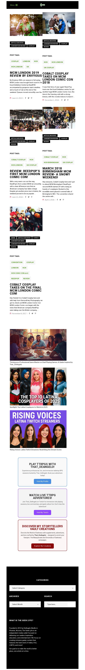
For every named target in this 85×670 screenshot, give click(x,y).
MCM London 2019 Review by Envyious (26, 74)
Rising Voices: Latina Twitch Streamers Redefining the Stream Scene (36, 450)
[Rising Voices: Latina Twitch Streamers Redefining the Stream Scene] (39, 429)
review (26, 278)
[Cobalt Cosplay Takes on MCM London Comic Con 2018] (58, 23)
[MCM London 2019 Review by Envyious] (26, 25)
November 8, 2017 (19, 314)
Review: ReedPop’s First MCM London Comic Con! (25, 174)
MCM (36, 61)
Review (46, 47)
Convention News (17, 241)
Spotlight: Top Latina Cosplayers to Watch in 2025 (28, 407)
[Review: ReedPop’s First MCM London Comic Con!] (26, 120)
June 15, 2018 (17, 197)
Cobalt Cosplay (18, 159)
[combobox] (42, 588)
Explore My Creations (42, 546)
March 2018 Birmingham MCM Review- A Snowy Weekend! (56, 173)
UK (28, 66)
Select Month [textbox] (17, 604)
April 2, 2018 (50, 200)
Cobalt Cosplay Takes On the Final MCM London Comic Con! (26, 289)
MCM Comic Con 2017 (19, 273)
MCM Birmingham (51, 162)
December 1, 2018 (52, 100)
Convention (16, 262)
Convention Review (18, 46)
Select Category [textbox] (18, 588)
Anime (13, 238)
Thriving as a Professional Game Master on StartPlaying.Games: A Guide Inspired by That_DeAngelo (41, 363)
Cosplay (31, 46)
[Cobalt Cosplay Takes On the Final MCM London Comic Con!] (26, 219)
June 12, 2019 (17, 98)
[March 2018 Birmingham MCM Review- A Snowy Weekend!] (58, 118)
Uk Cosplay (49, 67)
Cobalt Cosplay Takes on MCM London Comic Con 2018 (57, 78)
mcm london (16, 66)
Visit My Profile (42, 481)
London (26, 61)
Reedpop (15, 278)
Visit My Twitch (42, 512)
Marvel (13, 247)
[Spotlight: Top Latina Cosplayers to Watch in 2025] (39, 387)
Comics (36, 238)
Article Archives (17, 43)
